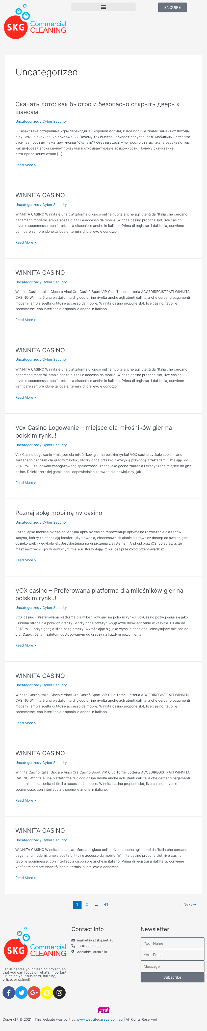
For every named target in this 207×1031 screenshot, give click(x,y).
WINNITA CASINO (40, 195)
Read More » (25, 164)
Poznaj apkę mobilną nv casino (58, 513)
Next (190, 904)
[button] (103, 7)
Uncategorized (27, 121)
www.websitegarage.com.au (99, 1019)
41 (106, 904)
